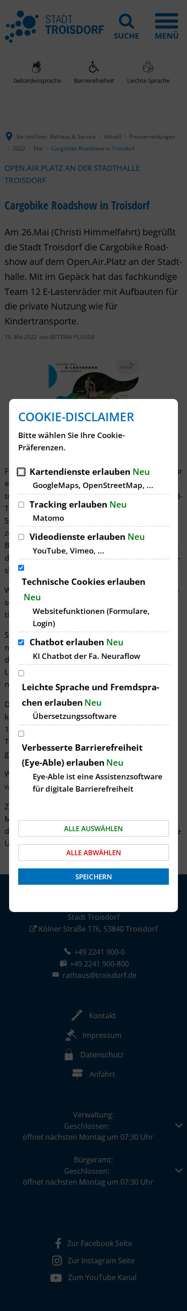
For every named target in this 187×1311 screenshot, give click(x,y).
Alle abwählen (93, 852)
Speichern (93, 876)
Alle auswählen (93, 828)
